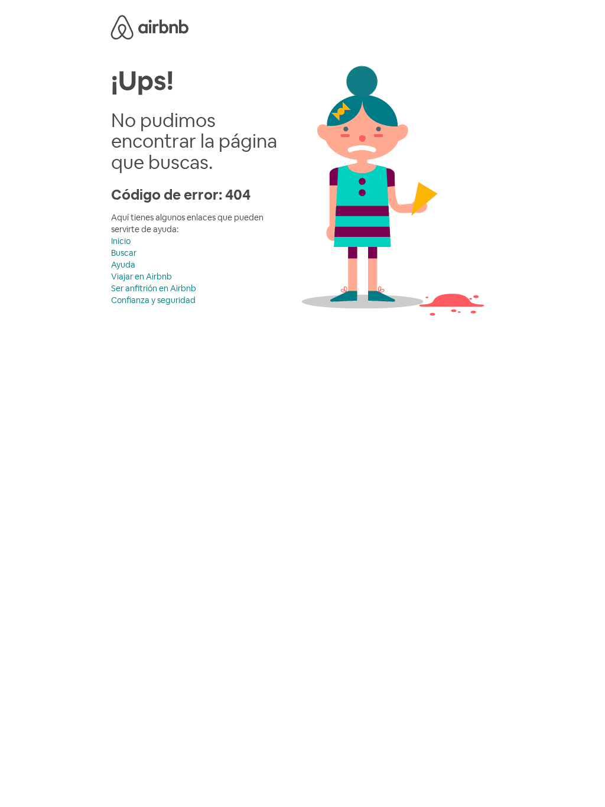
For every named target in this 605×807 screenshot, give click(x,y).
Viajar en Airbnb (141, 276)
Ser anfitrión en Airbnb (153, 288)
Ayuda (123, 264)
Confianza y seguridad (153, 300)
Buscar (123, 253)
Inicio (121, 241)
